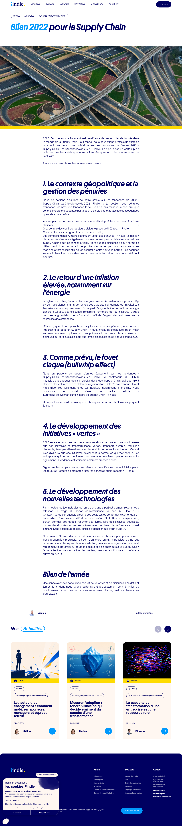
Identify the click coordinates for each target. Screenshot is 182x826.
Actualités (113, 4)
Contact (164, 4)
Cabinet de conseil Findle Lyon (104, 793)
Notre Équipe (98, 779)
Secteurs (50, 4)
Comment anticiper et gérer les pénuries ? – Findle (72, 232)
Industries (128, 786)
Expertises (35, 4)
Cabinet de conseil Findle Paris (104, 789)
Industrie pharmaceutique (134, 793)
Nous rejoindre (99, 783)
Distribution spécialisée (133, 783)
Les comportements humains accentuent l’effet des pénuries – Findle (83, 236)
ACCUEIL (16, 16)
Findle (97, 769)
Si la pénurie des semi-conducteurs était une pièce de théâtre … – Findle (86, 229)
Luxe (20, 689)
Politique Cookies (159, 790)
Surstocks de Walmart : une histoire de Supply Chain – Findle (79, 395)
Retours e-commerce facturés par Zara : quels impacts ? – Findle (96, 471)
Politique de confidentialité (162, 796)
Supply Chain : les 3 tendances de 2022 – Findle (71, 149)
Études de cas (97, 4)
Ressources (79, 4)
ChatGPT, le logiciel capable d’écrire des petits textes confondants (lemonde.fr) (89, 515)
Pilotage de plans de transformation (32, 696)
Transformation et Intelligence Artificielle (146, 696)
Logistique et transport (133, 789)
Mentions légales (159, 793)
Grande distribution (131, 776)
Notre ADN (64, 4)
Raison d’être (98, 776)
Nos (26, 629)
